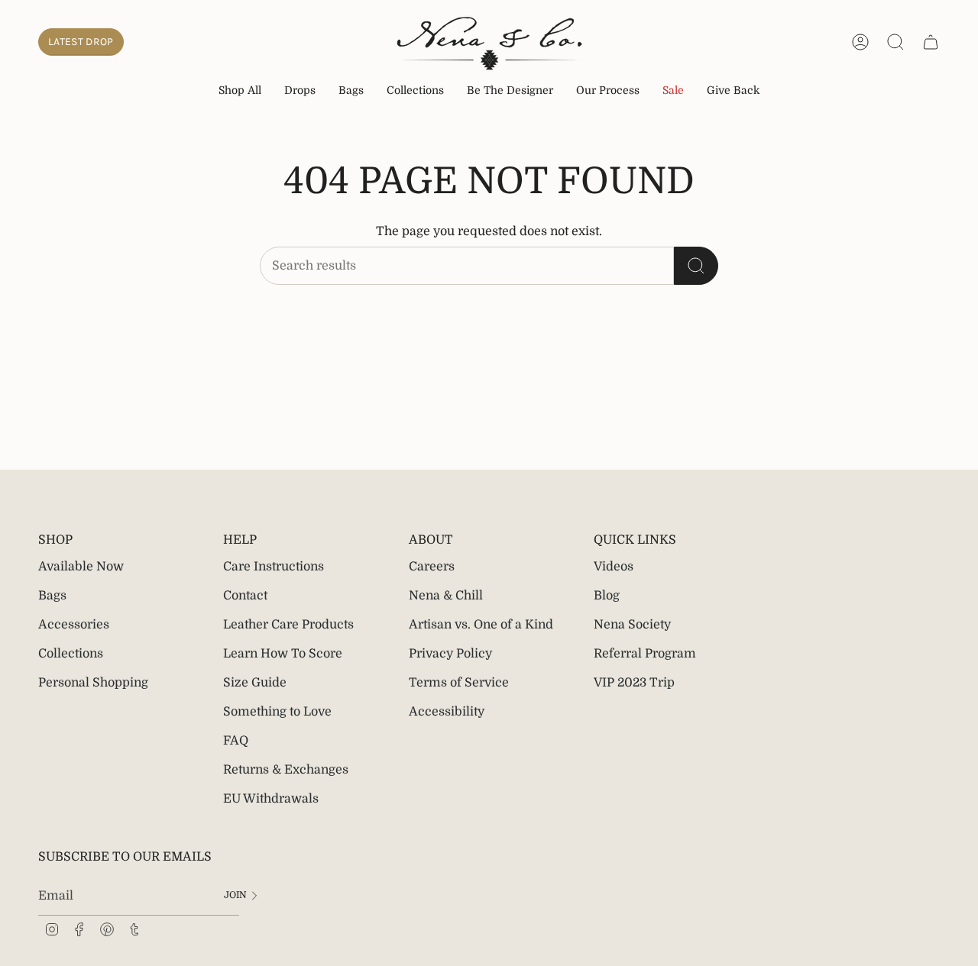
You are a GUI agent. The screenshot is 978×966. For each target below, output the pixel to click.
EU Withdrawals (271, 799)
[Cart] (930, 42)
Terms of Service (459, 683)
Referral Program (645, 654)
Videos (613, 566)
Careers (432, 566)
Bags (52, 596)
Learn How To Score (282, 654)
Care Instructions (273, 566)
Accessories (73, 625)
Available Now (81, 566)
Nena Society (632, 625)
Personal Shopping (93, 683)
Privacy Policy (450, 654)
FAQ (235, 741)
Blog (607, 596)
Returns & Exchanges (285, 770)
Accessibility (446, 712)
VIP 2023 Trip (634, 683)
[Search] (696, 266)
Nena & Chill (446, 596)
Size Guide (255, 683)
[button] (300, 91)
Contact (245, 596)
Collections (70, 654)
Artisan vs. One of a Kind (481, 625)
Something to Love (277, 712)
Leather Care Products (288, 625)
